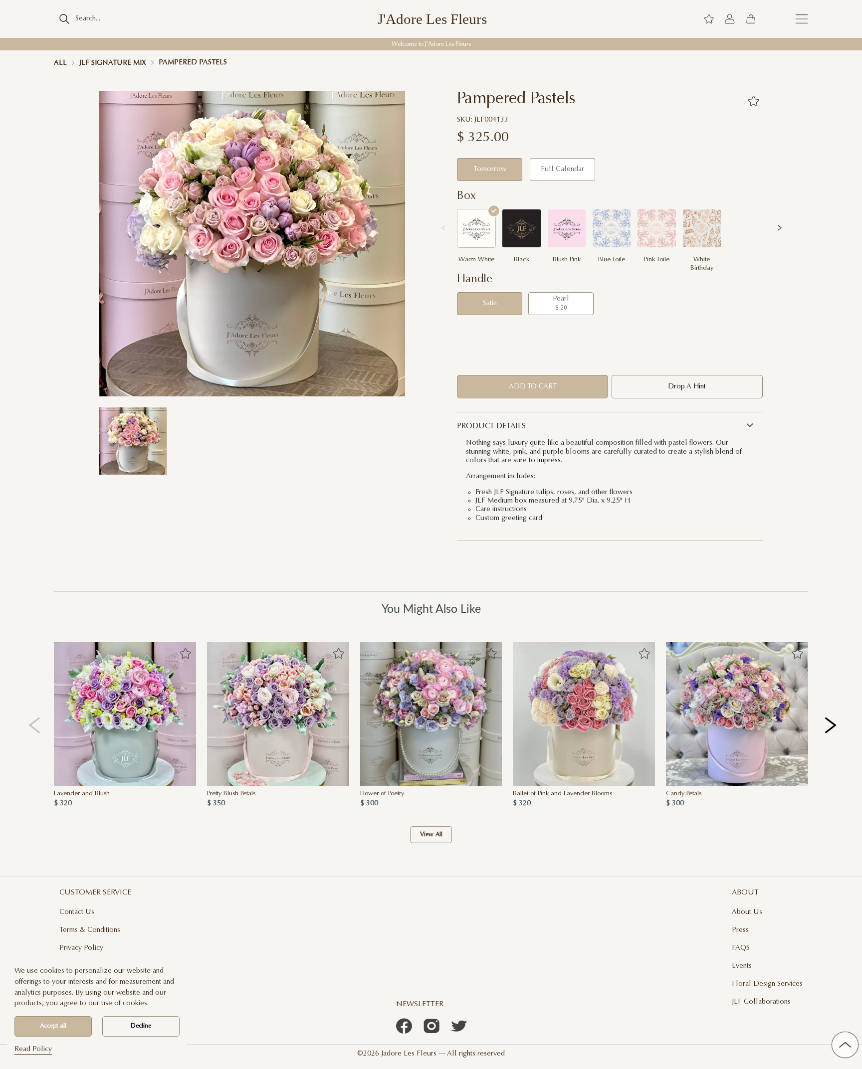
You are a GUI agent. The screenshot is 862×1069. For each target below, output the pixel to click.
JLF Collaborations (761, 1002)
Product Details (491, 426)
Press (740, 930)
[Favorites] (753, 101)
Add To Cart (533, 386)
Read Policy (33, 1049)
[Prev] (34, 725)
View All (431, 835)
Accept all (53, 1026)
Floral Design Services (767, 984)
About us (747, 912)
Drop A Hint (687, 386)
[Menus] (801, 18)
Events (742, 966)
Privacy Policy (81, 948)
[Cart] (751, 18)
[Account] (730, 18)
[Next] (831, 725)
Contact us (76, 912)
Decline (141, 1026)
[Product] (125, 714)
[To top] (845, 1045)
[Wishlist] (709, 18)
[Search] (64, 19)
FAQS (741, 948)
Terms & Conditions (89, 930)
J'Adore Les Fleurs (432, 19)
